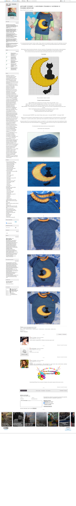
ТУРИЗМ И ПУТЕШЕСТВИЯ (10, 210)
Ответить (58, 356)
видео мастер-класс (13, 78)
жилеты (13, 98)
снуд (12, 143)
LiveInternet (8, 1)
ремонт (10, 137)
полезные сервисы (8, 130)
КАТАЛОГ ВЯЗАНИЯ (9, 161)
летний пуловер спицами (10, 115)
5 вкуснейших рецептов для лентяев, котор (13, 57)
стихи (7, 144)
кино (16, 107)
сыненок (14, 255)
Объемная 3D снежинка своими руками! (14, 65)
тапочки (14, 146)
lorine (7, 243)
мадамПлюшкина (33, 348)
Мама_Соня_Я (15, 251)
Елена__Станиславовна (14, 247)
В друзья (12, 17)
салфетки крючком (15, 139)
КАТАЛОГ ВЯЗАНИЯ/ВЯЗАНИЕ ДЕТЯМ (29, 327)
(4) (16, 55)
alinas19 (7, 265)
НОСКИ (7, 75)
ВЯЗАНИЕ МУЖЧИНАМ (10, 168)
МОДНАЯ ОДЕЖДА (9, 208)
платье (11, 126)
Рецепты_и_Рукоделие (13, 253)
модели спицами (8, 119)
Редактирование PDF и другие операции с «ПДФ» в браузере (11, 29)
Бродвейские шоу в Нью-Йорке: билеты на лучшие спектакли (11, 39)
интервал (14, 275)
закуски (11, 99)
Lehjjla (16, 263)
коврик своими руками (9, 108)
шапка (11, 154)
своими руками (10, 142)
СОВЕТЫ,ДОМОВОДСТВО (10, 199)
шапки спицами (12, 155)
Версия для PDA (68, 428)
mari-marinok (15, 266)
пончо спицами (13, 131)
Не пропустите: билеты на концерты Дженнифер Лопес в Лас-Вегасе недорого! (12, 44)
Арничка (11, 245)
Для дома (8, 190)
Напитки (8, 182)
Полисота (12, 252)
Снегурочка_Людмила (9, 255)
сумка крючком (14, 144)
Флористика (8, 198)
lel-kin (16, 242)
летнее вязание (9, 113)
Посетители (13, 293)
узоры (11, 150)
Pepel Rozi (6, 5)
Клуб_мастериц (8, 250)
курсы (16, 112)
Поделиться (64, 334)
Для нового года (9, 192)
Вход (19, 0)
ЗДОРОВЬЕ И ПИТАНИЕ (10, 187)
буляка (10, 246)
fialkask (7, 242)
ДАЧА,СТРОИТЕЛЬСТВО (10, 209)
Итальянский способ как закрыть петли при (14, 54)
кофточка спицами (10, 109)
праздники (11, 132)
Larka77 (13, 263)
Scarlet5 (12, 238)
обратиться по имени (40, 337)
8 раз (24, 330)
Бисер (8, 197)
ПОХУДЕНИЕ (8, 214)
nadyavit (9, 267)
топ (12, 147)
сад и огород (13, 138)
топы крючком (14, 148)
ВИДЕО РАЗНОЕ (8, 211)
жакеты (7, 97)
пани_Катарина (8, 252)
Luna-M (15, 243)
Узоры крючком (9, 169)
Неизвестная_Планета (9, 283)
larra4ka (7, 266)
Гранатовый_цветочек (9, 269)
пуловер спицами (10, 134)
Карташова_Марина (9, 270)
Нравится (60, 334)
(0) (17, 25)
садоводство (8, 139)
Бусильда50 (13, 246)
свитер (7, 140)
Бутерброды (9, 185)
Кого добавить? (14, 240)
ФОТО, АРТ (7, 215)
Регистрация (15, 0)
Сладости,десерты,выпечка (11, 171)
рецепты (14, 137)
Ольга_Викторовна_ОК (9, 273)
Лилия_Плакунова (9, 271)
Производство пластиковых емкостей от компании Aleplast (11, 25)
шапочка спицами (9, 156)
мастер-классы (12, 118)
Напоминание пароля (34, 398)
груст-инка (7, 275)
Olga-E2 (14, 244)
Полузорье (16, 252)
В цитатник (65, 356)
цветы (10, 153)
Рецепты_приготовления (10, 254)
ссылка (39, 338)
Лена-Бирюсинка (14, 250)
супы (7, 145)
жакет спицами (14, 96)
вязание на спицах (13, 84)
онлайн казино (14, 124)
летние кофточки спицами (13, 114)
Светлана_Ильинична (9, 274)
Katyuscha (14, 262)
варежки (10, 77)
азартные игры (9, 76)
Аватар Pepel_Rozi (12, 12)
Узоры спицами (9, 167)
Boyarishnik (8, 241)
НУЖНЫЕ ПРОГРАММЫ (10, 212)
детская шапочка (14, 90)
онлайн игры (8, 124)
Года (16, 246)
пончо (10, 131)
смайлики (29, 400)
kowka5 (13, 265)
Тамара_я (7, 256)
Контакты (68, 429)
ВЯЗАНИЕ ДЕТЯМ (9, 166)
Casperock (11, 241)
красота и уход (12, 110)
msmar (7, 267)
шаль (12, 153)
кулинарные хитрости (13, 112)
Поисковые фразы (14, 294)
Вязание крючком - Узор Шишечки (14, 68)
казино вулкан (9, 103)
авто (10, 75)
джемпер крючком (13, 91)
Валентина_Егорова (9, 268)
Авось (29, 0)
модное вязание (10, 120)
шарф (15, 156)
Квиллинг (8, 196)
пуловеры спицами (11, 136)
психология (15, 132)
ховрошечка (11, 256)
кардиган (8, 104)
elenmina (10, 265)
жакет (10, 96)
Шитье (8, 189)
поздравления (8, 129)
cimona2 (14, 241)
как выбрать (14, 103)
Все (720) (17, 236)
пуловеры (13, 135)
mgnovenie (7, 244)
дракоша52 (8, 247)
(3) (16, 63)
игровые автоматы (10, 100)
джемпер (8, 91)
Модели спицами (9, 163)
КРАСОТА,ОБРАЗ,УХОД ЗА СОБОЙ (11, 200)
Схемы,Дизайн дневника (10, 217)
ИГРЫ (7, 202)
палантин (7, 126)
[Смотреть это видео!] (8, 54)
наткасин (7, 276)
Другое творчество (9, 191)
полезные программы (13, 129)
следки (15, 142)
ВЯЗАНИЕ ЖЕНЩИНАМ (10, 162)
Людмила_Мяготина (9, 251)
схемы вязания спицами (11, 146)
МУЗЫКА (7, 216)
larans (14, 242)
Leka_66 (7, 264)
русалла (15, 254)
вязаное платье (12, 89)
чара (7, 277)
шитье (10, 157)
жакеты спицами (13, 97)
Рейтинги (24, 0)
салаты (11, 139)
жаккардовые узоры (8, 98)
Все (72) (17, 51)
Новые (66, 390)
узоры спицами (13, 152)
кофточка (14, 108)
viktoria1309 (8, 245)
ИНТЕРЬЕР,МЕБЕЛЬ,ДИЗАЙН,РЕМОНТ (12, 203)
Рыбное (8, 178)
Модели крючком (9, 165)
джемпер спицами (10, 92)
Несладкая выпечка (10, 181)
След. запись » (48, 390)
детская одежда (8, 90)
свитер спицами (13, 140)
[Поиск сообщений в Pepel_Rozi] (16, 221)
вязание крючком (10, 81)
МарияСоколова (8, 272)
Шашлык (8, 184)
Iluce (12, 242)
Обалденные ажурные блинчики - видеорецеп (14, 61)
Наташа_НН (13, 272)
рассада (17, 136)
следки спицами (9, 143)
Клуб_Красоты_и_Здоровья (10, 249)
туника (11, 149)
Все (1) (17, 231)
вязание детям (12, 80)
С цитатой (61, 356)
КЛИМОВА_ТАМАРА (9, 248)
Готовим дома (8, 170)
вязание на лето (9, 83)
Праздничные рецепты (10, 180)
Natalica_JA (11, 244)
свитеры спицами (13, 141)
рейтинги (7, 137)
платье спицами (13, 127)
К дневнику (43, 390)
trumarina (16, 267)
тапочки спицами (9, 147)
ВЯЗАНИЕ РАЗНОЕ (10, 164)
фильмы (7, 153)
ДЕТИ (7, 213)
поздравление (12, 128)
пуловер (8, 133)
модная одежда (14, 119)
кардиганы (12, 106)
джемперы (8, 93)
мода (16, 118)
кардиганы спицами (10, 107)
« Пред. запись (38, 390)
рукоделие (8, 138)
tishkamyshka (13, 267)
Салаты (8, 174)
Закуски (8, 173)
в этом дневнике (9, 223)
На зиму (8, 179)
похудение (7, 132)
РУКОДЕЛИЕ (8, 188)
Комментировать (23, 390)
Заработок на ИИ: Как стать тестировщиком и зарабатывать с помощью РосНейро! (11, 34)
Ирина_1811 (15, 269)
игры (11, 102)
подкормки (7, 128)
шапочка (16, 155)
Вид (62, 1)
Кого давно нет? (8, 240)
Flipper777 (10, 242)
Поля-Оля (7, 253)
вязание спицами (10, 87)
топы (11, 148)
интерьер (14, 102)
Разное (8, 172)
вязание (8, 79)
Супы (7, 183)
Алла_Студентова (33, 337)
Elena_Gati (7, 262)
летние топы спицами (9, 115)
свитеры (7, 141)
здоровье (15, 99)
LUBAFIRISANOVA (11, 243)
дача (16, 89)
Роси (14, 273)
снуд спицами (16, 143)
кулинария (8, 111)
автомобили (13, 75)
